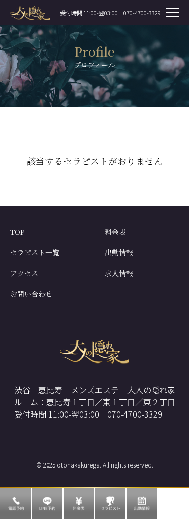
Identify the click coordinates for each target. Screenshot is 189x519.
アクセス (24, 273)
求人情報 (119, 273)
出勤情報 (119, 252)
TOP (17, 232)
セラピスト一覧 (34, 252)
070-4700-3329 (142, 13)
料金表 (115, 232)
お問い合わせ (31, 294)
